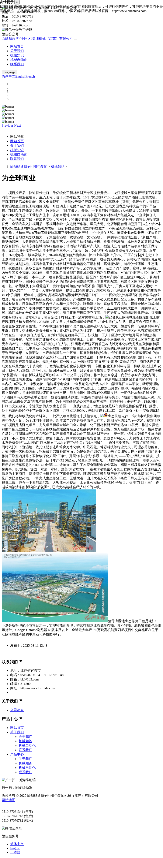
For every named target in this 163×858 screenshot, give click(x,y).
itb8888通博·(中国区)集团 (28, 166)
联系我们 (17, 64)
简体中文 (8, 76)
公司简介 (17, 710)
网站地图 (8, 800)
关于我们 (17, 51)
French (30, 76)
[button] (8, 125)
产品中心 (17, 754)
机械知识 (17, 55)
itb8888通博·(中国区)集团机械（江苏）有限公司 (37, 38)
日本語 (15, 852)
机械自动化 (18, 59)
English (20, 76)
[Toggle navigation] (75, 39)
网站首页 (17, 46)
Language (9, 72)
